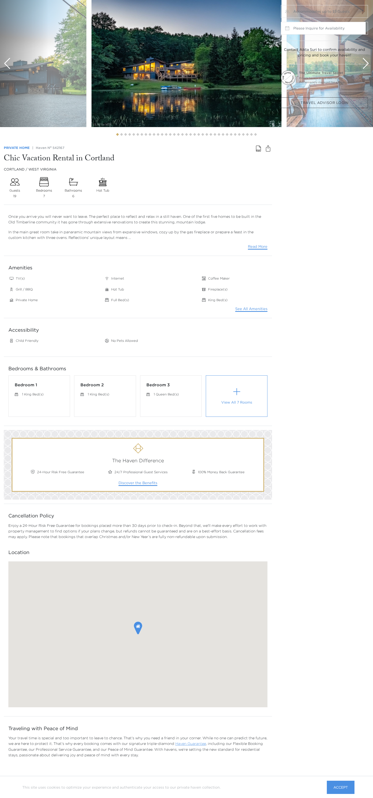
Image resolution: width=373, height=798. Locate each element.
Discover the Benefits (137, 483)
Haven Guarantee (190, 743)
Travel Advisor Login (324, 102)
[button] (117, 134)
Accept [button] (340, 787)
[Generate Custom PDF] (259, 149)
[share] (268, 149)
